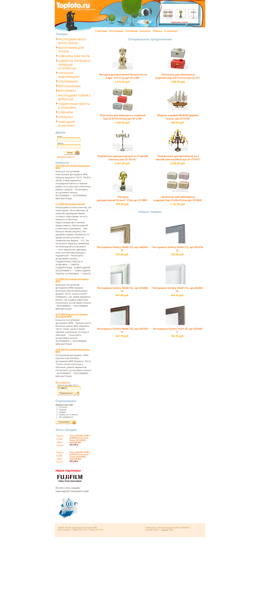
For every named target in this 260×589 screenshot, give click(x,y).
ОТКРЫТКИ (65, 117)
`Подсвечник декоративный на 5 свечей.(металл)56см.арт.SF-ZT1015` (178, 157)
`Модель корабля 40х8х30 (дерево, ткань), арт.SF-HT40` (177, 117)
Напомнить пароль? (66, 157)
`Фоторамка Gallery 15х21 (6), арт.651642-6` (177, 330)
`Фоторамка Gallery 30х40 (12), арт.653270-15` (178, 249)
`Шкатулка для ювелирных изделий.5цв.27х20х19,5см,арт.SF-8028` (177, 198)
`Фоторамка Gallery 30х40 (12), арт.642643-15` (122, 249)
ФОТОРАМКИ (67, 91)
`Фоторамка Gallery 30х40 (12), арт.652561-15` (178, 289)
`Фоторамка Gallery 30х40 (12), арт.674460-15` (122, 289)
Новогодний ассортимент (67, 123)
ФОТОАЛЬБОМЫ (69, 86)
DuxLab (164, 530)
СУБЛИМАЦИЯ (68, 81)
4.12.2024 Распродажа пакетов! (70, 204)
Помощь (157, 31)
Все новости (63, 382)
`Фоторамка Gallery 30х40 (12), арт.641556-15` (122, 330)
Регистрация (116, 31)
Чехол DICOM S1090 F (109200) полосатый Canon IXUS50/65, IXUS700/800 (80, 439)
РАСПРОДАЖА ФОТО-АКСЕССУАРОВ (72, 41)
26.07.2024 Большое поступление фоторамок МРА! (72, 315)
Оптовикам (131, 31)
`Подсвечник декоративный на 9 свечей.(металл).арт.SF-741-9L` (122, 157)
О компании (171, 31)
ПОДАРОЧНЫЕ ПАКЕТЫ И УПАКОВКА (74, 105)
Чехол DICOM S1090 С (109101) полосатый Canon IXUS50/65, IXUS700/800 (80, 455)
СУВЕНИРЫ (65, 112)
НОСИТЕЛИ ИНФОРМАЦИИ (68, 75)
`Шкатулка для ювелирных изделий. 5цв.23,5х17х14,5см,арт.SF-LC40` (122, 117)
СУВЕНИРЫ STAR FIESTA (74, 56)
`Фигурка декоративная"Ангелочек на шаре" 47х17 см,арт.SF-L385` (122, 76)
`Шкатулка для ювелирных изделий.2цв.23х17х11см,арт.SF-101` (178, 76)
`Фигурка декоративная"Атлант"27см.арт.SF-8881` (122, 198)
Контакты (145, 31)
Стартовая (101, 31)
